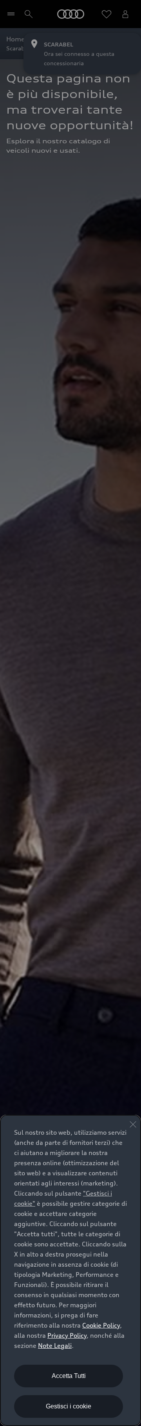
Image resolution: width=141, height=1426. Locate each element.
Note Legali (55, 1345)
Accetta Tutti (69, 1376)
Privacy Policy (67, 1335)
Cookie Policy (101, 1325)
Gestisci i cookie (68, 1406)
